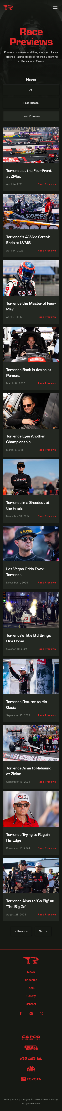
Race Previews (31, 116)
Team (30, 988)
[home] (8, 7)
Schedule (31, 980)
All (31, 89)
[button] (55, 7)
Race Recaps (30, 102)
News (31, 972)
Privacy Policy (11, 1099)
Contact (31, 1004)
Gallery (31, 996)
